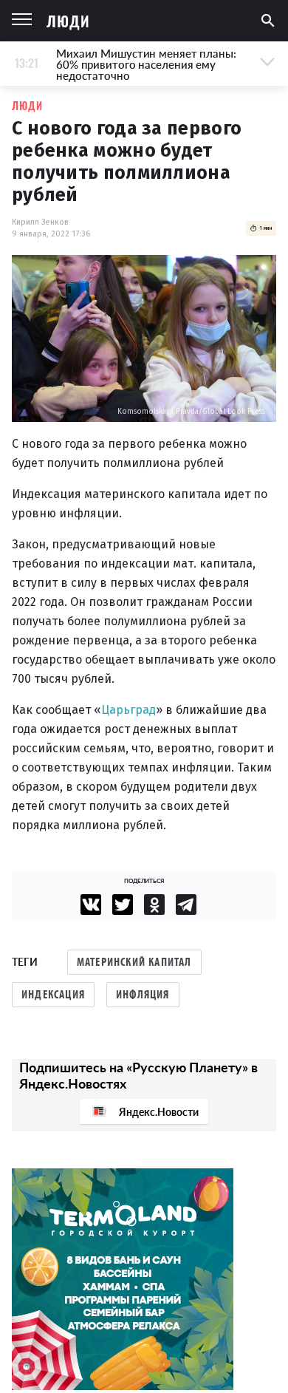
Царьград (128, 710)
